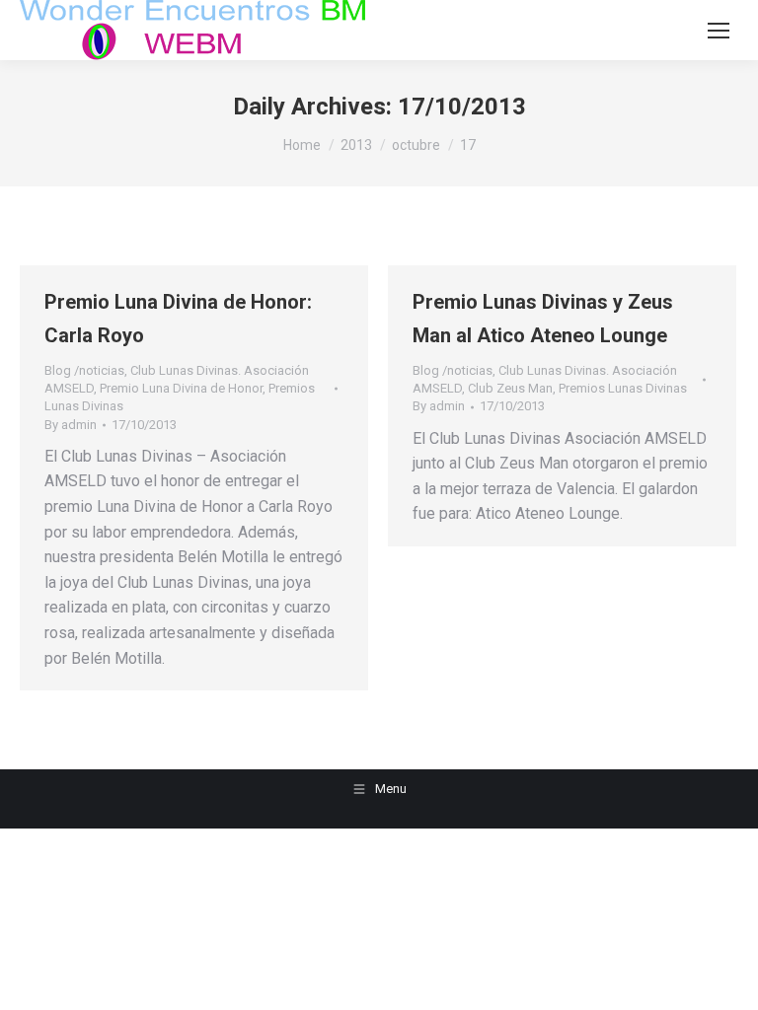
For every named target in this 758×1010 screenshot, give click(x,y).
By (70, 424)
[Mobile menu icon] (718, 30)
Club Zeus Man (510, 388)
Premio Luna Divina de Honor (181, 388)
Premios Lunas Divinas (623, 388)
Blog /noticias (84, 370)
